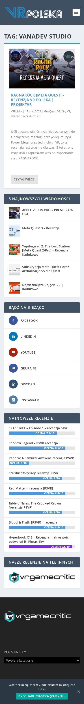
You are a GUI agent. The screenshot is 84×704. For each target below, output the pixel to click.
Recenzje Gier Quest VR (25, 116)
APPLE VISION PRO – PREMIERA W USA (47, 212)
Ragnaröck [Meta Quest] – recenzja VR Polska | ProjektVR (38, 100)
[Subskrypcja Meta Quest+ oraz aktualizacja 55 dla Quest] (14, 269)
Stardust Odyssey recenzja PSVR (33, 473)
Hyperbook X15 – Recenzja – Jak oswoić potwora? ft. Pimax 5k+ (39, 539)
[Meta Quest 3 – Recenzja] (14, 231)
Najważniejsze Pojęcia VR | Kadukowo (42, 287)
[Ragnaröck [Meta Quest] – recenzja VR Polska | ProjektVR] (42, 68)
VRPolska (16, 111)
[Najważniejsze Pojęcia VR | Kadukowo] (14, 288)
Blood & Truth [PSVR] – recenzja (33, 522)
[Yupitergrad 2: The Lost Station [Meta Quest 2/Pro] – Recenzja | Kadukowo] (14, 249)
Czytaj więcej (24, 179)
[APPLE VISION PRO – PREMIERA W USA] (14, 213)
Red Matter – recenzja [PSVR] (31, 488)
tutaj (41, 689)
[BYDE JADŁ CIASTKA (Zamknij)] (78, 691)
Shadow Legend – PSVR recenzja (33, 443)
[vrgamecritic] (42, 582)
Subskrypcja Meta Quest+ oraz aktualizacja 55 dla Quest (45, 269)
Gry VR (66, 111)
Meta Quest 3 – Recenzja (41, 228)
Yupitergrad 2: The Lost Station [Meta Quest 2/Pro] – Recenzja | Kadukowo (46, 250)
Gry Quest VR (52, 111)
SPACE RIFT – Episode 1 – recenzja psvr (38, 428)
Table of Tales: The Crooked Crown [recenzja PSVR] (35, 505)
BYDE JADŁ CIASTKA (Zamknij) (42, 696)
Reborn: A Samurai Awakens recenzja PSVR (41, 458)
